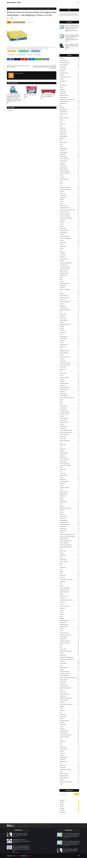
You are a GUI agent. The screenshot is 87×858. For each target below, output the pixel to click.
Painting (69, 553)
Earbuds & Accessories (69, 297)
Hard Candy (30, 54)
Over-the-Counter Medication (69, 544)
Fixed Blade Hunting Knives (69, 324)
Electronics (69, 303)
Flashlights (69, 326)
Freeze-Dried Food (69, 336)
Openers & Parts (69, 530)
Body (69, 126)
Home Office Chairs (69, 410)
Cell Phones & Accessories (69, 187)
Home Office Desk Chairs (69, 412)
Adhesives (69, 74)
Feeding (69, 322)
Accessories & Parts (69, 60)
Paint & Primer (69, 551)
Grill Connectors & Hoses (69, 356)
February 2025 (69, 812)
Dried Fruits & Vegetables (69, 289)
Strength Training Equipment (69, 698)
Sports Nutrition (69, 683)
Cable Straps (69, 162)
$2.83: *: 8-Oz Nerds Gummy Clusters (30, 95)
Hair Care (69, 375)
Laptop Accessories (69, 475)
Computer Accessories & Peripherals (69, 209)
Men (69, 504)
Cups (69, 250)
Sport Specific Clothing (69, 673)
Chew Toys (69, 191)
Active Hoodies (69, 68)
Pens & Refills (69, 575)
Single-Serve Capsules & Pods (69, 651)
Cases (69, 181)
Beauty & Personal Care (69, 101)
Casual (69, 183)
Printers (69, 604)
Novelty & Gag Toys (69, 520)
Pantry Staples (69, 555)
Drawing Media (69, 285)
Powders (69, 593)
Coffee (69, 203)
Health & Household (69, 389)
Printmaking (69, 608)
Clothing (69, 201)
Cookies (69, 224)
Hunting (69, 424)
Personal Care (69, 577)
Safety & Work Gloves (69, 624)
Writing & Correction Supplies (69, 781)
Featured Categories (69, 320)
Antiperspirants (69, 81)
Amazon (9, 22)
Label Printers (69, 473)
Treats (69, 743)
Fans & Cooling (69, 318)
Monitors (69, 512)
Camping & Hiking (69, 166)
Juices (69, 446)
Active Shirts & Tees (69, 72)
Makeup (69, 497)
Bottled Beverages (69, 136)
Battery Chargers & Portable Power (69, 99)
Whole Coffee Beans (69, 777)
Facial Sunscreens (69, 314)
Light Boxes (69, 483)
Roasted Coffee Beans (69, 620)
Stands (69, 689)
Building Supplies (69, 152)
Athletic (69, 87)
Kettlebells (69, 450)
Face (69, 311)
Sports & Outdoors (69, 679)
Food (69, 334)
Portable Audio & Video (69, 589)
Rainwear (69, 614)
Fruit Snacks (69, 340)
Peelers (69, 569)
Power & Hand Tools (69, 595)
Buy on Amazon (12, 51)
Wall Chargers (69, 767)
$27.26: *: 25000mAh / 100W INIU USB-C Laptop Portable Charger (71, 46)
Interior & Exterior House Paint (69, 432)
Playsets (69, 585)
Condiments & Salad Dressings (69, 217)
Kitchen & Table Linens (69, 463)
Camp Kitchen (69, 164)
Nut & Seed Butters (69, 522)
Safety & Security (69, 622)
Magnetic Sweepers (69, 493)
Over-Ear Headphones (69, 542)
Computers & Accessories (69, 213)
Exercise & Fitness (69, 307)
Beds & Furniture (69, 103)
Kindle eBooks (69, 457)
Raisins (69, 616)
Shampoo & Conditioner (69, 642)
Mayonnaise (69, 499)
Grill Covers (69, 358)
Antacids (69, 79)
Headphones (69, 385)
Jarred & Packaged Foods (69, 440)
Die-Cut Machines (69, 264)
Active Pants (69, 70)
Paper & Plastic (69, 559)
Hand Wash (69, 381)
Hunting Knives (69, 428)
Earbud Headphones (69, 295)
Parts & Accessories (69, 561)
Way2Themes (18, 855)
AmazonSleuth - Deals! (14, 2)
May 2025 (69, 806)
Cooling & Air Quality (69, 230)
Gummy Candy (69, 369)
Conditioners (69, 220)
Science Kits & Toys (69, 632)
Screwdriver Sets (69, 638)
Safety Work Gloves (69, 626)
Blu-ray (69, 119)
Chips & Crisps (69, 193)
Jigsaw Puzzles (69, 444)
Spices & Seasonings (69, 667)
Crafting (69, 244)
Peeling (69, 571)
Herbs (69, 403)
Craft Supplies (69, 242)
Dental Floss (69, 256)
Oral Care (69, 532)
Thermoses (69, 722)
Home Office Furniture (69, 414)
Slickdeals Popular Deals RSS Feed (69, 659)
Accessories (69, 58)
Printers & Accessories (69, 606)
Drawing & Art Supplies (69, 283)
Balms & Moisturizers (69, 95)
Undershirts (69, 753)
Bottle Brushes (69, 130)
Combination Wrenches (69, 207)
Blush (69, 121)
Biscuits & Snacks (69, 113)
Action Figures (69, 66)
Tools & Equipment (69, 732)
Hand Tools (69, 379)
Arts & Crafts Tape (69, 85)
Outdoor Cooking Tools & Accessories (69, 536)
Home (9, 8)
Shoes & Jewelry (69, 649)
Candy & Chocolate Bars (69, 170)
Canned (69, 175)
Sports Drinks (69, 681)
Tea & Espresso (69, 714)
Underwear (69, 755)
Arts (69, 83)
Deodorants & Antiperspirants (69, 262)
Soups (69, 665)
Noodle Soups (69, 518)
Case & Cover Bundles (69, 179)
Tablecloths (69, 710)
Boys (69, 140)
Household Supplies (69, 422)
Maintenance (69, 495)
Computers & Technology (69, 215)
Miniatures (69, 506)
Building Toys (69, 154)
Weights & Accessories (69, 775)
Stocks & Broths (69, 692)
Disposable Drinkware (69, 273)
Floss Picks (69, 330)
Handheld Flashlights (69, 383)
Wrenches (69, 779)
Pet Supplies (69, 581)
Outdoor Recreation (69, 538)
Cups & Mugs (69, 252)
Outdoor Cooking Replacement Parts (69, 534)
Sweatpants (69, 706)
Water (69, 771)
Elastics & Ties (69, 299)
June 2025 (69, 804)
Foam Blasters (69, 332)
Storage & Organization (69, 694)
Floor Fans (69, 328)
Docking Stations (69, 275)
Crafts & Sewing (69, 246)
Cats (69, 185)
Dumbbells (69, 293)
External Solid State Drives (69, 309)
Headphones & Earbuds (69, 387)
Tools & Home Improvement (69, 734)
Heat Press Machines (69, 395)
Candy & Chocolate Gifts (69, 173)
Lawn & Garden (69, 479)
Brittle (69, 146)
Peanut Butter (69, 567)
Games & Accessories (69, 344)
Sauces (69, 630)
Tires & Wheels (69, 724)
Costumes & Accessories (69, 236)
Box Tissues (69, 138)
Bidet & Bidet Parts (69, 109)
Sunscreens (69, 702)
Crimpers (69, 248)
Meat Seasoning (69, 501)
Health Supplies (69, 393)
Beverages (69, 107)
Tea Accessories (69, 716)
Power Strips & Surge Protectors (69, 600)
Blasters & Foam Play (69, 117)
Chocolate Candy (69, 195)
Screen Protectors (69, 636)
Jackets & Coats (69, 438)
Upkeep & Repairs (69, 757)
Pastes (69, 563)
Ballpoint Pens (69, 93)
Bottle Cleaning (69, 132)
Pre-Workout (69, 602)
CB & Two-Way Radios (69, 158)
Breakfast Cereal (69, 142)
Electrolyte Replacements (69, 301)
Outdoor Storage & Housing (69, 540)
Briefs (69, 144)
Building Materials (69, 148)
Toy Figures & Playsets (69, 736)
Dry (69, 291)
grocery (69, 783)
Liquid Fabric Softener (69, 487)
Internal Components (69, 434)
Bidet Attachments (69, 111)
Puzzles (69, 612)
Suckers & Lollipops (69, 700)
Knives (69, 467)
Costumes (69, 234)
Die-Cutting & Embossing (69, 267)
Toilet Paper (69, 728)
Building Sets (69, 150)
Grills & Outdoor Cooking (69, 363)
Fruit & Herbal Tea (69, 338)
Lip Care (69, 485)
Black (69, 115)
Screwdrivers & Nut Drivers (69, 640)
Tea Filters (69, 718)
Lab (69, 471)
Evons (9, 18)
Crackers (69, 240)
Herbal (69, 401)
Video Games (69, 765)
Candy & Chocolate (14, 8)
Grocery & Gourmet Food (21, 54)
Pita (69, 583)
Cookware (69, 226)
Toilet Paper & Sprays (69, 730)
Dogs (69, 277)
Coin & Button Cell (69, 205)
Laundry (69, 477)
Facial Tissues (69, 316)
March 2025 (69, 810)
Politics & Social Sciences (69, 587)
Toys (69, 738)
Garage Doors (69, 346)
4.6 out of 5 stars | (19, 22)
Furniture (69, 342)
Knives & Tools (69, 469)
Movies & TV (69, 514)
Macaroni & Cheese (69, 491)
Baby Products (69, 91)
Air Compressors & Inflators (69, 77)
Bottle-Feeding (69, 134)
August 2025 (69, 800)
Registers (69, 618)
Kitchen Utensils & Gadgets (69, 465)
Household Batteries (69, 418)
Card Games (69, 177)
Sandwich (69, 628)
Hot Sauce (69, 416)
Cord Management (69, 232)
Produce (69, 610)
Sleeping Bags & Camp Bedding (69, 657)
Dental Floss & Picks (69, 258)
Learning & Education (69, 481)
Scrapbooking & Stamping (69, 634)
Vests (69, 763)
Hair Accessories (69, 373)
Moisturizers (69, 510)
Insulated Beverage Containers (69, 430)
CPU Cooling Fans (69, 160)
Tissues (69, 726)
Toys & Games (69, 741)
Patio (69, 565)
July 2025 (69, 802)
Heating (69, 399)
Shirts (69, 645)
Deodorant (69, 260)
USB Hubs (69, 751)
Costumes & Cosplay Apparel (69, 238)
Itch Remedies (69, 436)
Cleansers (69, 199)
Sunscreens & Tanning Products (69, 704)
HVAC (69, 371)
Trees (69, 745)
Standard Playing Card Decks (69, 687)
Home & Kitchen (69, 408)
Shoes (69, 647)
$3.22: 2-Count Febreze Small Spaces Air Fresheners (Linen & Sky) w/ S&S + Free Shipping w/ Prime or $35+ (72, 28)
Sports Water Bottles (69, 685)
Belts (69, 105)
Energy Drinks (69, 305)
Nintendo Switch (69, 516)
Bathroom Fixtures (69, 97)
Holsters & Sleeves (69, 405)
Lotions (69, 489)
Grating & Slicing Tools (69, 350)
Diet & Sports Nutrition (69, 269)
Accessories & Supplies (69, 62)
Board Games (69, 123)
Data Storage (69, 254)
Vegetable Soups (69, 761)
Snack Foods (69, 661)
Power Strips (69, 598)
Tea (69, 712)
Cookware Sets (69, 228)
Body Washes (69, 128)
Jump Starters (69, 448)
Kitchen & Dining (69, 461)
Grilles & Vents (69, 361)
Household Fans (69, 420)
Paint (69, 548)
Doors (69, 279)
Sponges (69, 669)
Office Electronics (69, 526)
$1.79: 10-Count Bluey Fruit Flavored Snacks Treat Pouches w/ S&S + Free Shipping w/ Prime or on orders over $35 (21, 848)
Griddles (69, 354)
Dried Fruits (69, 287)
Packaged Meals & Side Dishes (69, 546)
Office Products (69, 528)
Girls (69, 348)
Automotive (69, 89)
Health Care (69, 391)
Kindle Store (69, 454)
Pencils (69, 573)
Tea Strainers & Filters (69, 720)
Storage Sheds (69, 696)
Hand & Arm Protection (69, 377)
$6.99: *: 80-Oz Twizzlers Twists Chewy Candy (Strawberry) (48, 95)
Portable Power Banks (69, 591)
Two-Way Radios (69, 749)
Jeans (69, 442)
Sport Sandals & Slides (69, 671)
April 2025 (69, 808)
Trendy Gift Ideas (69, 747)
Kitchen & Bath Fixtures (69, 459)
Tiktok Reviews (35, 51)
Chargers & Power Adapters (69, 189)
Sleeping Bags (69, 655)
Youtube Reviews (23, 51)
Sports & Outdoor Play (69, 675)
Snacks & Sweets (37, 54)
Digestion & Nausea (69, 271)
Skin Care (69, 653)
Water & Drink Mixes (69, 773)
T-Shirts (69, 708)
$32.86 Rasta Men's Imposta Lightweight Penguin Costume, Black (21, 840)
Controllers (69, 222)
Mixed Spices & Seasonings (69, 508)
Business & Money (69, 156)
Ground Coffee (69, 367)
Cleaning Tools (69, 197)
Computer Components (69, 211)
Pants (69, 557)
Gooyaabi (29, 855)
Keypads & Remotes (69, 452)
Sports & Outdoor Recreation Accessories (69, 677)
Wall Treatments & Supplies (69, 769)
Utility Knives (69, 759)
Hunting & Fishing (69, 426)
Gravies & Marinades (69, 352)
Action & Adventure (69, 64)
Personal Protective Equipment (69, 579)
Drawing (69, 281)
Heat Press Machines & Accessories (69, 397)
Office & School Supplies (69, 524)
